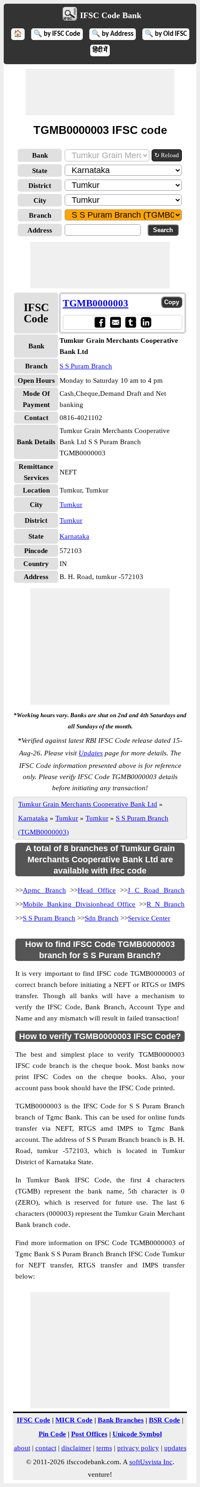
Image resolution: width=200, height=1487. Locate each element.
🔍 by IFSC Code (56, 34)
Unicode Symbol (137, 1434)
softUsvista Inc (151, 1462)
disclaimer (76, 1448)
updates (175, 1448)
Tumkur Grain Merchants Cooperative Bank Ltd (87, 804)
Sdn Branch (102, 918)
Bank (40, 155)
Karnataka (74, 536)
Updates (91, 753)
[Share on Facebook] (100, 322)
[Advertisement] (100, 92)
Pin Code (52, 1434)
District (39, 185)
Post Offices (89, 1434)
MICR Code (74, 1420)
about (22, 1448)
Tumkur (71, 504)
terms (104, 1448)
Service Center (149, 918)
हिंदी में (100, 50)
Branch (40, 215)
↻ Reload (166, 155)
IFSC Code (33, 1420)
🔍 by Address (112, 34)
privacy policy (138, 1448)
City (40, 200)
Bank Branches (121, 1420)
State (39, 170)
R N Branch (166, 904)
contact (45, 1448)
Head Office (97, 890)
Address (39, 230)
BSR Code (164, 1420)
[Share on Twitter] (130, 322)
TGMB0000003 (95, 303)
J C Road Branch (156, 890)
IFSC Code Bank (110, 15)
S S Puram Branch (86, 366)
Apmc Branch (44, 890)
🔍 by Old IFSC (166, 34)
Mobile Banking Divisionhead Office (79, 904)
